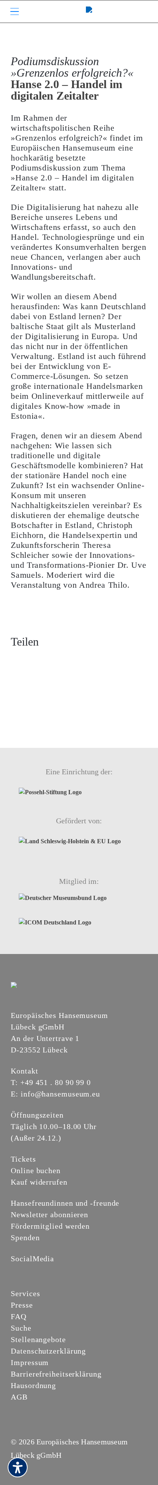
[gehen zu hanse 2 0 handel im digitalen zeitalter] (60, 660)
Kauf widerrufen (39, 1182)
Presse (22, 1305)
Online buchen (36, 1170)
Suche (21, 1328)
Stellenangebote (38, 1339)
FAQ (18, 1316)
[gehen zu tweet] (30, 660)
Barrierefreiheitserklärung (56, 1374)
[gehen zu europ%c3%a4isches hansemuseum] (33, 1271)
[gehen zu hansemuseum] (24, 1271)
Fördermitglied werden (50, 1226)
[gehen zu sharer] (16, 660)
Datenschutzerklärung (48, 1351)
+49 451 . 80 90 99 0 (55, 1082)
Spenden (25, 1237)
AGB (19, 1397)
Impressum (30, 1362)
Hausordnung (33, 1385)
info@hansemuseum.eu (60, 1094)
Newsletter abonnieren (49, 1214)
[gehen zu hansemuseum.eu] (15, 1271)
